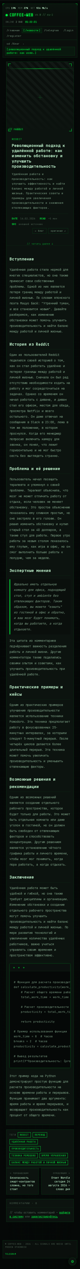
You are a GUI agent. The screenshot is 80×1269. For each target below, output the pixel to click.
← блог (39, 230)
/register (14, 35)
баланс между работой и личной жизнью (39, 1162)
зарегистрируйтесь (44, 1216)
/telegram (51, 30)
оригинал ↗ (58, 230)
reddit (24, 1134)
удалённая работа (24, 1141)
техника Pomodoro (24, 1155)
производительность (25, 1148)
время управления (54, 1155)
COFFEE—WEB (21, 15)
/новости (31, 30)
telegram (10, 1254)
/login (68, 30)
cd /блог (13, 43)
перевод (40, 1134)
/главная (13, 30)
